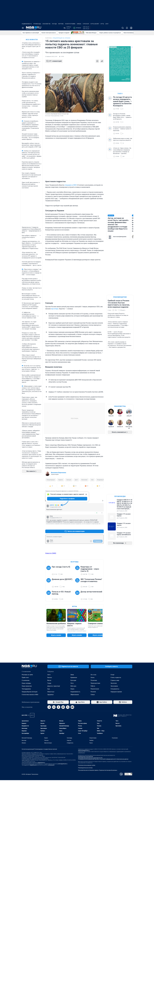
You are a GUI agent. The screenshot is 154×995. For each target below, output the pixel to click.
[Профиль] (131, 27)
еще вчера (54, 309)
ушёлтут (52, 505)
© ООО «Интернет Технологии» (30, 774)
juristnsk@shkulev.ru (62, 763)
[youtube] (72, 707)
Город (49, 683)
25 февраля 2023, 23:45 (51, 56)
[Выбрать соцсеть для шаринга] (102, 61)
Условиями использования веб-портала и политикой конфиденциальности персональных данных (103, 759)
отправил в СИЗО (70, 185)
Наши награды (26, 683)
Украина (60, 479)
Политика (94, 680)
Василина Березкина (58, 472)
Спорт (112, 674)
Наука (72, 689)
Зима (72, 674)
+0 (96, 512)
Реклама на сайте (27, 674)
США (92, 479)
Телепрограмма (70, 23)
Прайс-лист (25, 677)
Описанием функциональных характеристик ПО (90, 757)
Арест (76, 479)
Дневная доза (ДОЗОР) (62, 579)
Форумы (61, 23)
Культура (73, 680)
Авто (49, 674)
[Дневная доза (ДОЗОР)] (49, 583)
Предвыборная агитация (29, 692)
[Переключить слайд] (101, 615)
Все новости (32, 39)
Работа (93, 686)
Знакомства (47, 23)
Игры (102, 23)
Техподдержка (26, 689)
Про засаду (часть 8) (61, 567)
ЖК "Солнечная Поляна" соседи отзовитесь (91, 580)
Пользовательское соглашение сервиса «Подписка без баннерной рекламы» (97, 770)
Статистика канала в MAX (30, 694)
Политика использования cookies (86, 765)
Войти (51, 541)
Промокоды (37, 23)
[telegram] (49, 707)
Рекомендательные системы (85, 767)
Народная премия (116, 692)
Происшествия (95, 683)
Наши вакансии (27, 686)
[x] (68, 707)
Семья (93, 694)
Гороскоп (86, 23)
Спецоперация (51, 479)
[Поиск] (122, 27)
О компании (25, 680)
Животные (50, 692)
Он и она (93, 674)
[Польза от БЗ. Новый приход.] (49, 595)
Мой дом (73, 686)
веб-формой (51, 765)
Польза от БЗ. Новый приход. (61, 593)
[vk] (54, 707)
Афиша (79, 23)
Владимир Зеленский (103, 479)
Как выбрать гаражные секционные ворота (29, 236)
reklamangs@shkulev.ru (84, 750)
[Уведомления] (127, 27)
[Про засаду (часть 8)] (49, 570)
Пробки (77, 28)
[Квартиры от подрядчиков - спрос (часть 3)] (78, 570)
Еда (48, 689)
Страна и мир (115, 680)
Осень (92, 677)
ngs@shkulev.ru (41, 762)
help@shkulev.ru (33, 765)
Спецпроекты (115, 689)
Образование (74, 694)
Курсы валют (95, 23)
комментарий (55, 61)
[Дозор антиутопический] (78, 595)
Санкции (68, 479)
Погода (54, 23)
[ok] (58, 707)
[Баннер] (77, 32)
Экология (114, 683)
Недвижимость (27, 23)
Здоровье (50, 694)
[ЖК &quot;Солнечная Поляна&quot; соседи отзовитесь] (78, 583)
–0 (101, 512)
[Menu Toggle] (23, 27)
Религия (93, 692)
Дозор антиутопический (91, 592)
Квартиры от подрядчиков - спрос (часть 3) (90, 569)
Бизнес (49, 677)
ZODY (106, 23)
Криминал (73, 677)
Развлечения (95, 689)
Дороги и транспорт (53, 686)
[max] (63, 707)
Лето (72, 683)
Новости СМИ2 (50, 553)
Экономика (114, 686)
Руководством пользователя (85, 756)
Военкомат (84, 479)
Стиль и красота (116, 677)
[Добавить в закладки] (97, 61)
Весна (49, 680)
